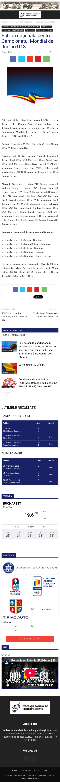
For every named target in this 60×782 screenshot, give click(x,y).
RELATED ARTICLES (13, 330)
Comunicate (30, 30)
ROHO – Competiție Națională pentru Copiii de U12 (14, 316)
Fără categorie (42, 30)
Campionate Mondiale (31, 27)
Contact (45, 770)
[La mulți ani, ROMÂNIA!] (9, 368)
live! (51, 437)
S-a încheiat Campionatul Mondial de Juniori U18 (45, 315)
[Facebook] (26, 759)
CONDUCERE (25, 770)
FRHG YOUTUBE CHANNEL (30, 638)
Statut (36, 770)
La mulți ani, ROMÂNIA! (31, 364)
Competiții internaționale (11, 27)
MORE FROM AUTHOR (14, 335)
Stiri (50, 30)
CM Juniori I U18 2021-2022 (12, 30)
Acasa (14, 770)
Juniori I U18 (46, 27)
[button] (55, 14)
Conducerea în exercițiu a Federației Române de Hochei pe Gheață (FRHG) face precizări (37, 383)
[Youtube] (34, 759)
